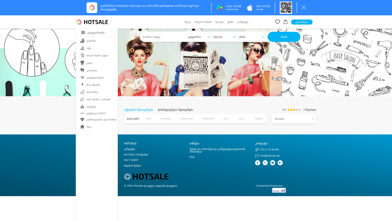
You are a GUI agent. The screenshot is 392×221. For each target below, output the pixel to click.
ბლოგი (219, 22)
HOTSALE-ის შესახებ (136, 154)
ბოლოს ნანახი (203, 22)
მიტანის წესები (132, 165)
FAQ (192, 157)
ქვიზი (230, 22)
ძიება (284, 36)
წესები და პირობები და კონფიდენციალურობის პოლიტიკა (217, 150)
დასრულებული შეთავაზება (175, 109)
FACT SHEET (131, 160)
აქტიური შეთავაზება (138, 109)
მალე (188, 22)
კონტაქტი (242, 22)
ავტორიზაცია (302, 22)
